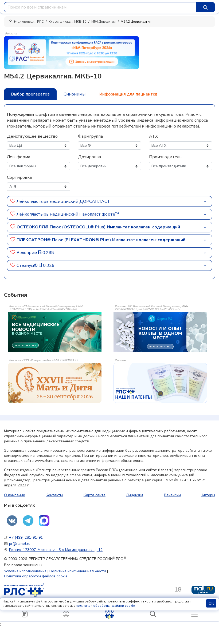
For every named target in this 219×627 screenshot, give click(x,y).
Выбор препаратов (30, 94)
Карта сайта (94, 495)
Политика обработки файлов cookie (36, 576)
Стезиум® (28, 265)
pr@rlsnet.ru (19, 543)
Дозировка (89, 157)
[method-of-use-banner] (71, 52)
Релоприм (27, 253)
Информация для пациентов (128, 94)
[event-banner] (54, 383)
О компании (14, 495)
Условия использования (25, 571)
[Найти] (205, 7)
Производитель (165, 157)
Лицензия (134, 495)
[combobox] (100, 7)
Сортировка (19, 177)
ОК (211, 603)
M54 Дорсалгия (103, 21)
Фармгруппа (90, 136)
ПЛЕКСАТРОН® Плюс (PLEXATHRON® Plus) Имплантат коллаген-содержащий (101, 240)
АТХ (153, 136)
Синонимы (74, 94)
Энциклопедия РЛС (29, 21)
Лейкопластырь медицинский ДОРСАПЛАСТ (63, 201)
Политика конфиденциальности (77, 571)
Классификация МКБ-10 (67, 21)
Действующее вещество (32, 136)
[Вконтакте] (12, 521)
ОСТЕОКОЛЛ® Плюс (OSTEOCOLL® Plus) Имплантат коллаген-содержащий (98, 227)
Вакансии (172, 495)
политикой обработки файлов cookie (105, 606)
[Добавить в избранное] (12, 201)
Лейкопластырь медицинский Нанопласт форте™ (68, 214)
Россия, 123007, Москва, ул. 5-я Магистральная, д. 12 (56, 549)
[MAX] (44, 521)
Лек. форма (18, 157)
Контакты (54, 495)
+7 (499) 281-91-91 (26, 537)
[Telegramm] (28, 521)
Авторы (208, 495)
